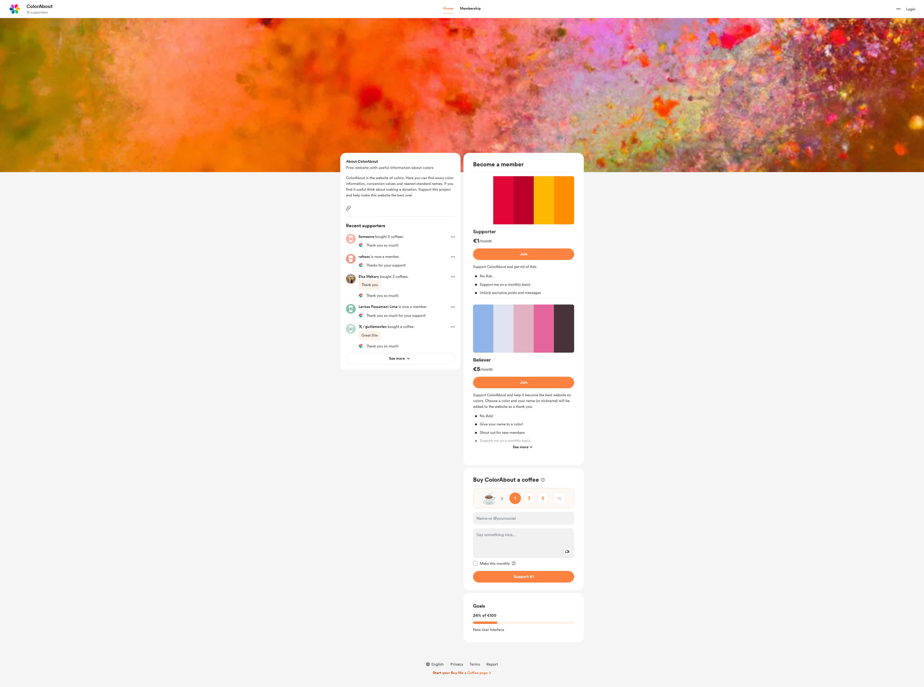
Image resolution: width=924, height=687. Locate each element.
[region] (523, 309)
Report (492, 664)
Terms (474, 664)
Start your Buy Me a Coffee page (460, 673)
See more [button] (520, 447)
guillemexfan (376, 326)
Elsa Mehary (369, 276)
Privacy (456, 664)
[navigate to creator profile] (15, 9)
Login (910, 9)
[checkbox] (491, 563)
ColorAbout (39, 6)
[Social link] (348, 208)
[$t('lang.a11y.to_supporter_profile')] (361, 245)
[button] (448, 9)
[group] (523, 237)
